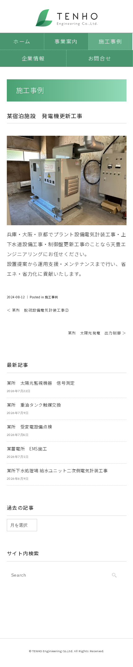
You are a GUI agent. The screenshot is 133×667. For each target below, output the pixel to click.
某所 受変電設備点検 (29, 427)
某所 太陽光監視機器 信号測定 (41, 383)
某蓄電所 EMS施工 (27, 448)
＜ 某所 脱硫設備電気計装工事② (38, 310)
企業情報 (33, 58)
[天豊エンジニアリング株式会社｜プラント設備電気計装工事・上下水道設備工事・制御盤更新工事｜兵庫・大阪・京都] (66, 14)
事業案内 (66, 41)
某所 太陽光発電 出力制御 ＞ (97, 332)
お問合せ (99, 58)
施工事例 (110, 41)
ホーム (21, 41)
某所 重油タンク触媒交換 (34, 405)
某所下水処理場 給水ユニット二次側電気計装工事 (57, 470)
